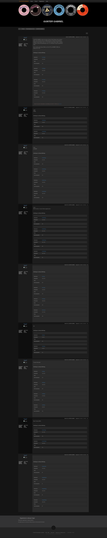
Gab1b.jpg (43, 298)
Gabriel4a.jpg (44, 217)
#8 (87, 418)
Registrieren (41, 1)
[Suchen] (85, 1)
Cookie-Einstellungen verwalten (38, 532)
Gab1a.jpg (43, 287)
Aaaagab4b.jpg (44, 488)
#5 (87, 264)
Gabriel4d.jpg (44, 251)
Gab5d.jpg (43, 346)
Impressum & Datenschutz (60, 532)
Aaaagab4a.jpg (44, 477)
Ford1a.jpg (43, 57)
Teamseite (52, 532)
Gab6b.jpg (43, 393)
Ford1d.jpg (43, 90)
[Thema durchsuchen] (87, 33)
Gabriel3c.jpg (44, 180)
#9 (87, 454)
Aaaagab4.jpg (44, 466)
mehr (47, 1)
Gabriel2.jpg (44, 120)
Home (32, 1)
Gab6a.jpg (43, 382)
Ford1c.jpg (43, 79)
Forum (36, 1)
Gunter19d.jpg (44, 441)
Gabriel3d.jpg (44, 191)
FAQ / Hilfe (47, 532)
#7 (87, 359)
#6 (87, 323)
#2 (87, 107)
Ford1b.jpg (43, 68)
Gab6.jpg (43, 371)
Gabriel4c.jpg (44, 240)
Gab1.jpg (43, 276)
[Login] (87, 1)
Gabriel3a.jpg (44, 157)
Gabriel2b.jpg (44, 131)
